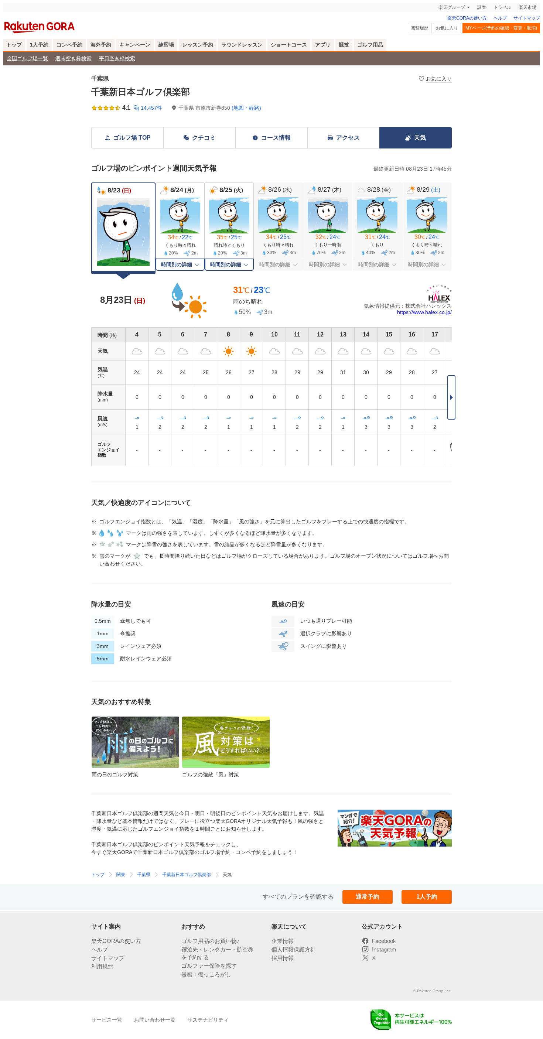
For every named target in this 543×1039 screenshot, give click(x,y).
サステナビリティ (208, 1020)
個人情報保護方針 (294, 949)
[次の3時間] (451, 397)
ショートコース (289, 45)
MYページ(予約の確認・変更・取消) (501, 28)
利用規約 (102, 966)
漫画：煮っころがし (206, 974)
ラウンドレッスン (242, 45)
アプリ (323, 45)
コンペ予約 (69, 45)
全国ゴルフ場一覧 (27, 58)
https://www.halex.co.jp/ (424, 312)
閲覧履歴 (419, 28)
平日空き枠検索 (117, 58)
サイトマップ (526, 18)
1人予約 (39, 45)
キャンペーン (134, 45)
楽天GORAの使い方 (467, 18)
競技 (344, 45)
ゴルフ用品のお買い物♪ (210, 941)
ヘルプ (500, 18)
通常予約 (367, 896)
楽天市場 (527, 7)
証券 (481, 7)
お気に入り (447, 28)
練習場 (166, 45)
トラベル (502, 7)
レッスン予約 (197, 45)
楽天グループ (451, 7)
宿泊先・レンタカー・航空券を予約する (217, 953)
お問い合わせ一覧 (154, 1020)
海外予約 (100, 45)
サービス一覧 (106, 1020)
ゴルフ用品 (370, 45)
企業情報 (283, 941)
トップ (14, 45)
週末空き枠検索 (73, 58)
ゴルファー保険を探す (209, 966)
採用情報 (283, 958)
